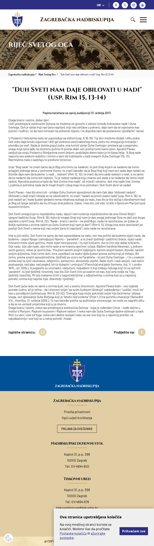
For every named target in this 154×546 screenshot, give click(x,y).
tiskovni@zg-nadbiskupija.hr (77, 508)
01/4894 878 (80, 502)
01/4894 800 (80, 466)
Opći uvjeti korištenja (77, 418)
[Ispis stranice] (43, 332)
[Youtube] (142, 5)
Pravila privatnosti (77, 412)
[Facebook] (116, 5)
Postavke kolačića (73, 533)
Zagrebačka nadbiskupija (77, 19)
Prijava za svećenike (77, 429)
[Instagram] (134, 5)
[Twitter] (125, 5)
